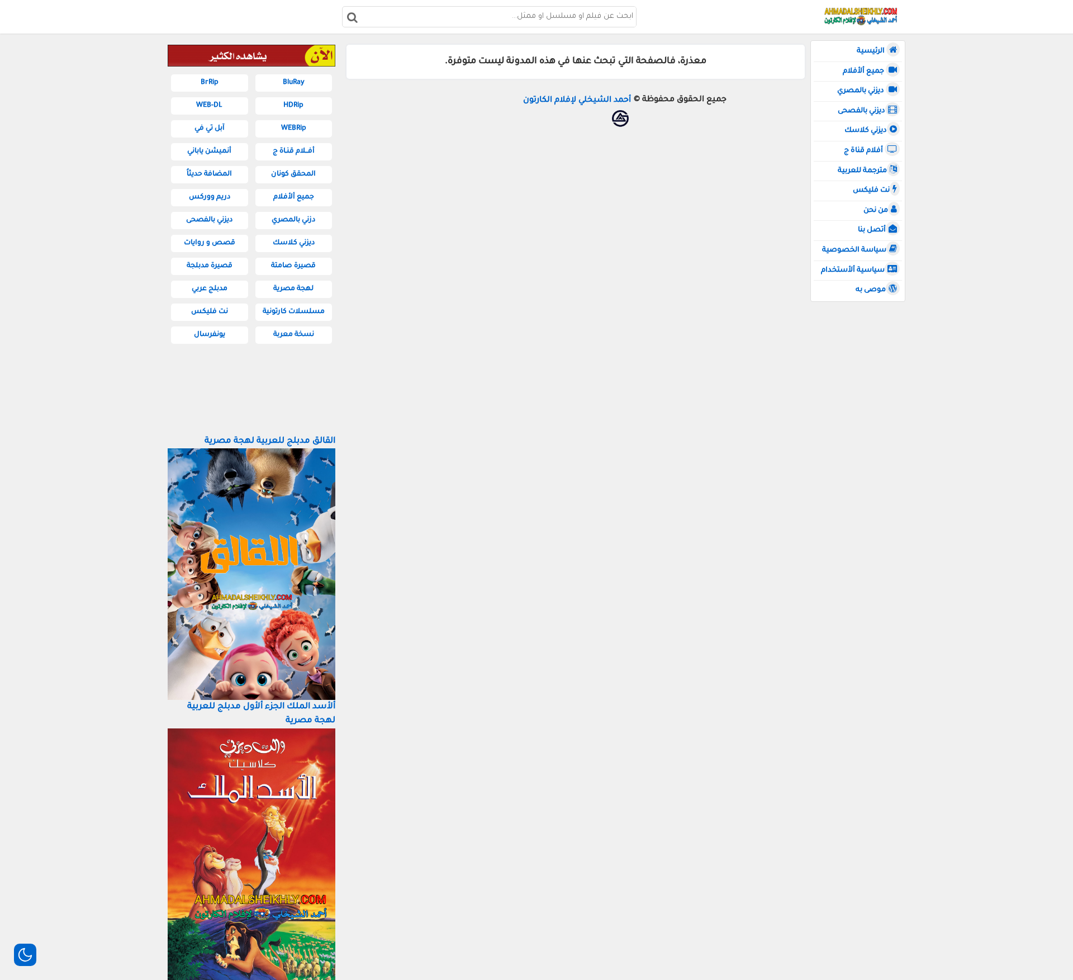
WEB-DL (209, 106)
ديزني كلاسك (865, 131)
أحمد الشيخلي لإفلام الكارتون (577, 100)
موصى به (871, 290)
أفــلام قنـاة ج (294, 151)
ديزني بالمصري (861, 91)
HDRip (293, 106)
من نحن (875, 211)
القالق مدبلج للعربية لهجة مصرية (270, 441)
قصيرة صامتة (293, 266)
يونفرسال (209, 335)
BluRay (294, 83)
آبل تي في (209, 128)
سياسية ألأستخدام (853, 270)
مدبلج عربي (209, 289)
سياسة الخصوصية (854, 250)
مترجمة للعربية (862, 171)
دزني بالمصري (293, 220)
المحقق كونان (293, 174)
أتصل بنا (872, 230)
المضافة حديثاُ (209, 174)
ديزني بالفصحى (861, 111)
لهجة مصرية (293, 289)
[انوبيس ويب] (620, 118)
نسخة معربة (293, 335)
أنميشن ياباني (209, 151)
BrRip (210, 83)
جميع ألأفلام (864, 71)
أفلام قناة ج (864, 151)
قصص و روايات (209, 243)
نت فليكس (871, 191)
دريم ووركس (209, 197)
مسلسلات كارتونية (294, 312)
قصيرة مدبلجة (209, 266)
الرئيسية (871, 51)
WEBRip (293, 128)
